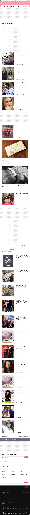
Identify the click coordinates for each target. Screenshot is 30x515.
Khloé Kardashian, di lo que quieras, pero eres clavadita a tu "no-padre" (22, 407)
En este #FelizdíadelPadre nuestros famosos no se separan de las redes (15, 159)
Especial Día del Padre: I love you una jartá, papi (22, 376)
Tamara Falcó (15, 439)
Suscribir (12, 249)
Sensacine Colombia (15, 509)
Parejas (17, 135)
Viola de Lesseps (4, 163)
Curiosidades (17, 62)
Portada (27, 436)
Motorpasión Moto (25, 492)
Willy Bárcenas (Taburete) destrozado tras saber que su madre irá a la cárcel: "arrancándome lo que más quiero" (22, 85)
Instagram (28, 4)
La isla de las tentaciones (24, 474)
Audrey (16, 342)
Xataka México (3, 508)
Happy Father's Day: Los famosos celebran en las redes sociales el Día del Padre (22, 286)
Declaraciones (17, 92)
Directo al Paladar (20, 491)
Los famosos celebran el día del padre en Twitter (21, 331)
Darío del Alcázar (18, 64)
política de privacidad (10, 251)
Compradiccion (3, 503)
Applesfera (3, 493)
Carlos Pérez (17, 109)
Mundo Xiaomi (3, 496)
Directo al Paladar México (20, 509)
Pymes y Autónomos (9, 502)
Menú (1, 4)
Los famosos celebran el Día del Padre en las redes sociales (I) (22, 271)
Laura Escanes (13, 474)
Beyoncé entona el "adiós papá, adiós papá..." (21, 421)
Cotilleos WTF (23, 6)
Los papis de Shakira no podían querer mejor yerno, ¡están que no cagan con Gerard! (21, 317)
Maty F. (16, 137)
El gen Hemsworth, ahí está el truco (22, 126)
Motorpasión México (25, 508)
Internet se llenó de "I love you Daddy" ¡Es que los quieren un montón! (15, 185)
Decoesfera (3, 502)
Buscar (26, 482)
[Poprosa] (15, 3)
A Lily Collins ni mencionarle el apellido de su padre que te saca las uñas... (22, 392)
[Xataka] (0, 0)
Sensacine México (15, 508)
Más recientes (22, 436)
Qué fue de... (15, 6)
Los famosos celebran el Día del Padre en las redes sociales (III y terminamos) (22, 256)
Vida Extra (8, 492)
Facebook (26, 4)
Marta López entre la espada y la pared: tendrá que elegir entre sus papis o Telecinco (22, 99)
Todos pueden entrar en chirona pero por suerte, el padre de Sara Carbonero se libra (22, 301)
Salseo (19, 6)
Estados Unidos (18, 295)
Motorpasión (24, 491)
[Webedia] (4, 486)
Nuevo (2, 4)
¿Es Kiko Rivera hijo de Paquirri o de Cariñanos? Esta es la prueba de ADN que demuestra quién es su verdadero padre (22, 70)
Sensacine (14, 491)
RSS (24, 245)
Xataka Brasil (3, 509)
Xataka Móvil (3, 492)
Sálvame (3, 474)
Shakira (12, 439)
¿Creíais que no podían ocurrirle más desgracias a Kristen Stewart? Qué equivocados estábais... (21, 362)
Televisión (17, 107)
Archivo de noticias (5, 436)
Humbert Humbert (18, 357)
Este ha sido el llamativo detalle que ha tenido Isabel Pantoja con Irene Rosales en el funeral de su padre (22, 54)
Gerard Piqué (19, 439)
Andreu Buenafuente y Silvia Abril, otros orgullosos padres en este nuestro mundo (22, 347)
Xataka (2, 491)
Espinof (13, 492)
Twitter (27, 4)
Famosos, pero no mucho (8, 6)
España (16, 265)
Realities (6, 439)
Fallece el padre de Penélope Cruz (22, 194)
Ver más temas (4, 477)
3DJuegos (8, 491)
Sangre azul (9, 439)
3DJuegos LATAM (9, 508)
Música (16, 430)
